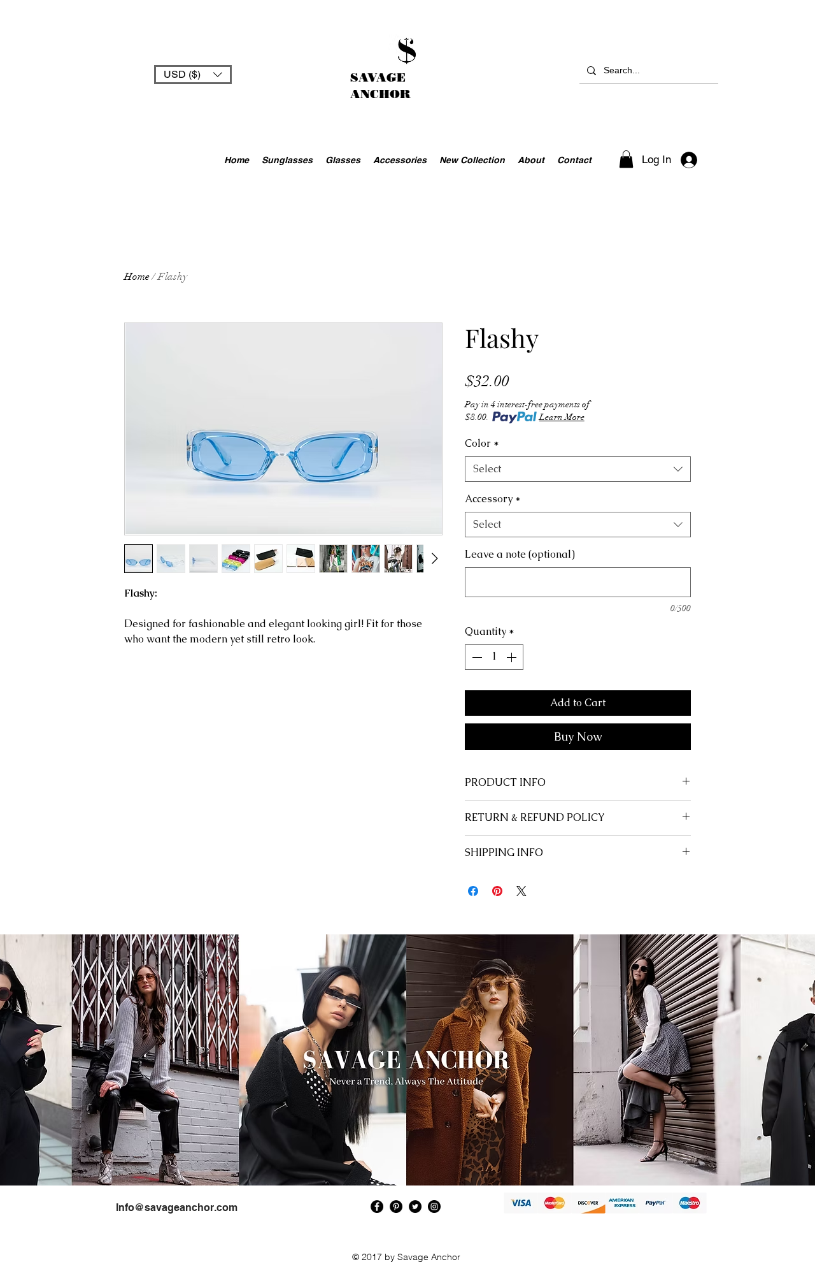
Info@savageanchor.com (176, 1207)
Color (482, 443)
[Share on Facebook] (473, 891)
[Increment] (512, 657)
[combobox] (578, 469)
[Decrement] (476, 657)
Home (137, 276)
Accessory (493, 498)
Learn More (562, 417)
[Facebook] (377, 1206)
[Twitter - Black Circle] (415, 1206)
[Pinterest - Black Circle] (396, 1206)
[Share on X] (521, 891)
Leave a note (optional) (520, 554)
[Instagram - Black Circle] (434, 1206)
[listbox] (193, 74)
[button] (193, 74)
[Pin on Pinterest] (497, 891)
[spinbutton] (494, 657)
